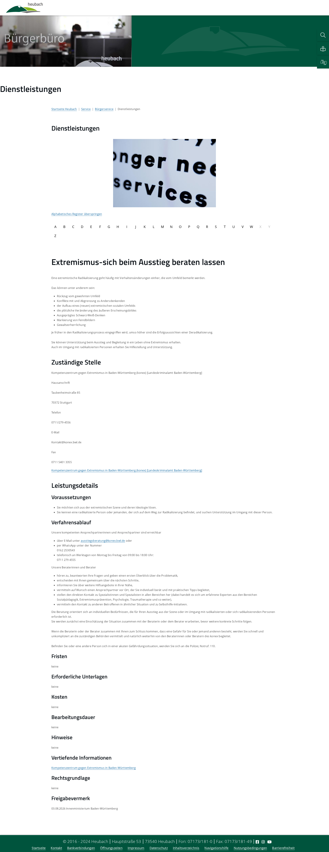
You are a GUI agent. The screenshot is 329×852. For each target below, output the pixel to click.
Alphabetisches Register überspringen (76, 214)
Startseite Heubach (64, 109)
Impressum (136, 847)
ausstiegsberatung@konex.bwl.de (103, 541)
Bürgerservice (104, 109)
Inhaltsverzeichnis (186, 847)
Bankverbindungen (81, 847)
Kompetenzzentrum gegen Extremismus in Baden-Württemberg (93, 768)
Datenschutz (159, 847)
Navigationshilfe (216, 847)
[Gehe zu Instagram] (263, 841)
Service (86, 109)
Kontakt (56, 847)
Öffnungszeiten (111, 847)
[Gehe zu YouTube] (269, 841)
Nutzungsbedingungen (250, 847)
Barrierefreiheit (283, 847)
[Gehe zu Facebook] (257, 841)
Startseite (39, 847)
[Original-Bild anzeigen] (164, 173)
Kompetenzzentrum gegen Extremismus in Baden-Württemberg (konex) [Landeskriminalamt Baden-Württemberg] (126, 470)
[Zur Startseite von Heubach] (24, 7)
